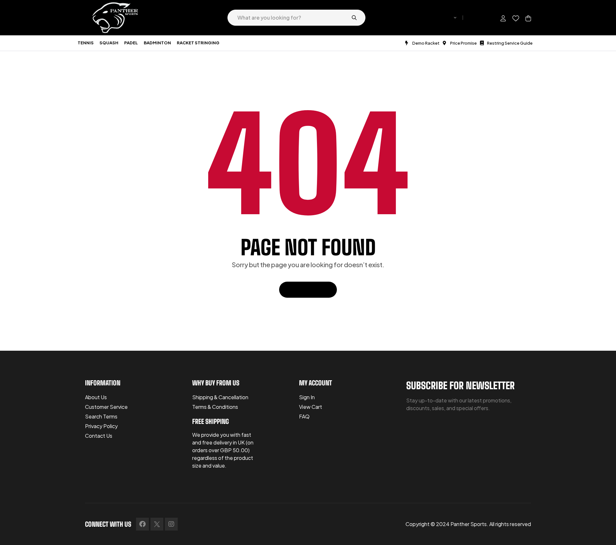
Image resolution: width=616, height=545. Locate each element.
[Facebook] (142, 524)
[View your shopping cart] (528, 18)
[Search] (354, 18)
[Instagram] (171, 524)
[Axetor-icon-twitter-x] (156, 524)
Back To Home (304, 289)
